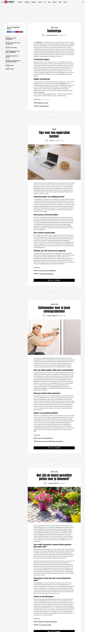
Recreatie (40, 2)
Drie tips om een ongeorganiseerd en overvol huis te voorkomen (13, 61)
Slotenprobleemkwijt (55, 386)
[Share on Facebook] (9, 32)
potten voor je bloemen (47, 599)
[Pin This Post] (17, 32)
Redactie (52, 140)
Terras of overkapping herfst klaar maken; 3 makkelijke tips (13, 52)
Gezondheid (27, 2)
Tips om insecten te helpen (11, 47)
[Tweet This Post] (13, 32)
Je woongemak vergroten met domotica (12, 56)
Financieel (20, 2)
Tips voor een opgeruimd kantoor (13, 28)
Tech (45, 2)
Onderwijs (33, 2)
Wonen (59, 2)
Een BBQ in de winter (10, 69)
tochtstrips (47, 99)
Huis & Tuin (7, 36)
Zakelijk (65, 2)
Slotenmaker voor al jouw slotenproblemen (11, 39)
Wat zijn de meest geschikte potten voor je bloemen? (13, 43)
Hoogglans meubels (10, 65)
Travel (49, 2)
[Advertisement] (42, 14)
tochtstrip (39, 42)
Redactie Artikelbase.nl (52, 35)
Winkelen (54, 2)
